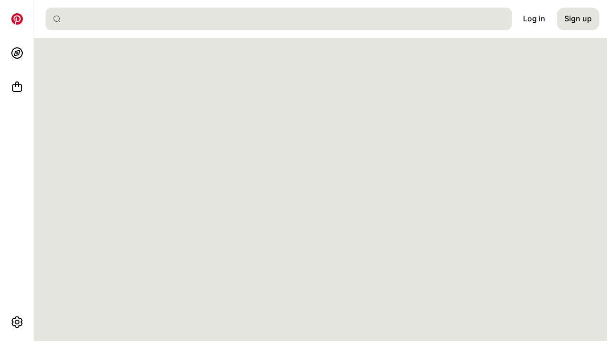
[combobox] (282, 19)
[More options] (17, 322)
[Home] (17, 19)
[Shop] (17, 87)
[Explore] (17, 53)
